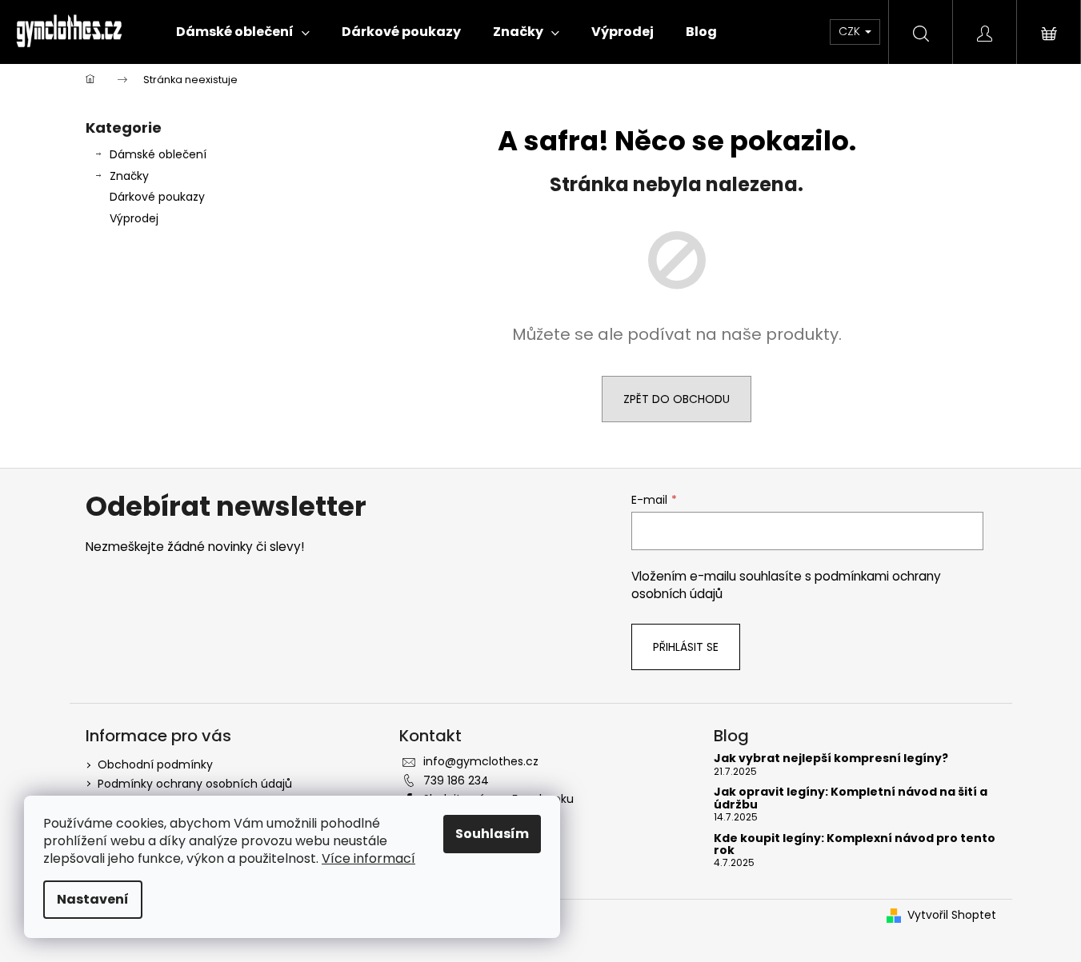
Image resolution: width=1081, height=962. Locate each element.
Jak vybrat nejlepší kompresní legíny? (831, 758)
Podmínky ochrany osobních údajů (195, 784)
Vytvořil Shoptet (951, 915)
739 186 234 (456, 780)
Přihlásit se (686, 647)
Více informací (368, 858)
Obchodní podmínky (155, 764)
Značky (129, 176)
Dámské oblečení (158, 154)
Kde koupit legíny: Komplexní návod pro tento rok (854, 844)
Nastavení (93, 899)
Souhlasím (492, 833)
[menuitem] (243, 32)
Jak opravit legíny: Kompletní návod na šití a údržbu (850, 798)
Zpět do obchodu (676, 399)
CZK (851, 31)
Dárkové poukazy (157, 197)
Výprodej (134, 218)
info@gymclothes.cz (480, 761)
